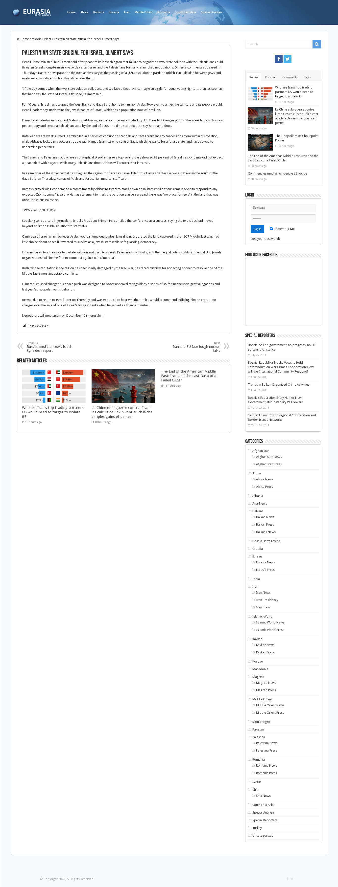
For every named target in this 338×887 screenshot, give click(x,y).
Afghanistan (260, 451)
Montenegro (261, 722)
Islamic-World (262, 616)
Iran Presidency (267, 600)
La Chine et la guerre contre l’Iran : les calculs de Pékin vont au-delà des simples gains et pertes (122, 412)
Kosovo (257, 661)
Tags (307, 77)
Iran (127, 12)
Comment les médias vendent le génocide (277, 173)
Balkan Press (265, 524)
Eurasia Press (265, 570)
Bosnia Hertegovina (266, 541)
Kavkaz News (265, 645)
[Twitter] (287, 59)
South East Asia (185, 12)
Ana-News (259, 503)
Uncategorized (262, 835)
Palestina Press (266, 750)
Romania (164, 12)
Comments (290, 77)
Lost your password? (265, 239)
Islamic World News (270, 622)
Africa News (264, 479)
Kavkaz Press (265, 652)
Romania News (266, 765)
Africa (84, 12)
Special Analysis (211, 12)
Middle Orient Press (270, 712)
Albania (257, 496)
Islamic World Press (270, 630)
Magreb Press (266, 690)
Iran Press (263, 607)
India (256, 579)
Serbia (257, 782)
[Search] (317, 44)
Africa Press (264, 486)
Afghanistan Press (269, 464)
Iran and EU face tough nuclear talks (196, 347)
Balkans (98, 12)
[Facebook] (279, 59)
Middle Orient (144, 12)
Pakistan (258, 729)
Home (71, 12)
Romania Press (266, 773)
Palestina (258, 737)
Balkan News (265, 517)
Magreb (258, 677)
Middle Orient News (270, 705)
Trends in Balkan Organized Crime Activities (278, 384)
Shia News (263, 796)
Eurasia (114, 12)
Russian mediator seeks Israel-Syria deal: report (49, 347)
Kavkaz (257, 639)
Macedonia (260, 669)
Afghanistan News (269, 457)
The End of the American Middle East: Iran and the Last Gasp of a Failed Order (188, 375)
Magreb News (266, 683)
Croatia (257, 549)
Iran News (263, 592)
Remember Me (284, 229)
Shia (255, 790)
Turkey (257, 828)
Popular (270, 77)
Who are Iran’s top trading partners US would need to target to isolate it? (53, 412)
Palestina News (266, 743)
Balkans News (266, 532)
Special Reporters (264, 820)
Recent (254, 77)
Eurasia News (265, 562)
